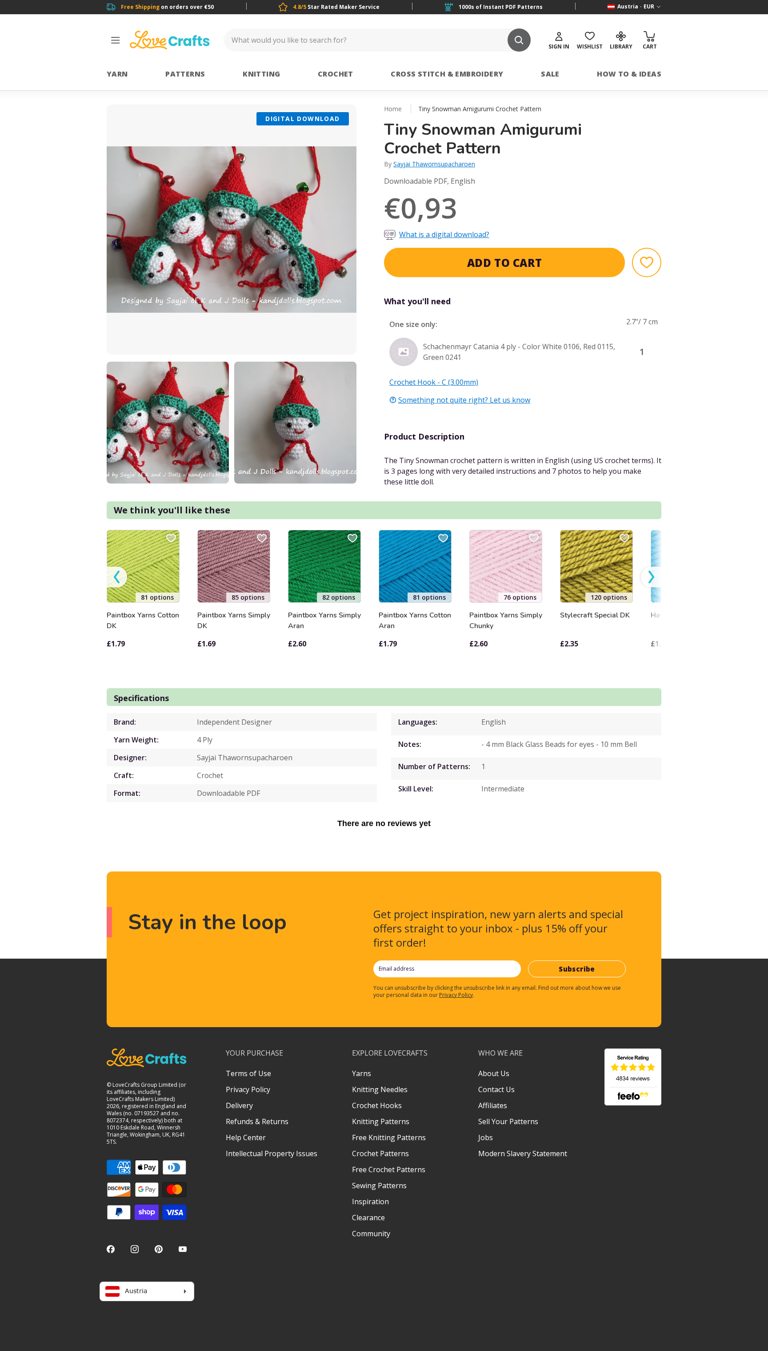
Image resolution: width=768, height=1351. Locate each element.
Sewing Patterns (379, 1185)
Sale (550, 74)
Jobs (485, 1137)
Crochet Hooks (377, 1105)
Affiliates (492, 1105)
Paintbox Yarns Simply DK (233, 620)
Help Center (246, 1137)
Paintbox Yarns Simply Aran (324, 620)
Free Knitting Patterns (389, 1137)
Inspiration (370, 1201)
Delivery (239, 1105)
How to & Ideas (629, 74)
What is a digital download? (444, 234)
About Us (493, 1073)
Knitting (261, 74)
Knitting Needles (380, 1089)
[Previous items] (117, 577)
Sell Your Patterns (508, 1121)
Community (371, 1233)
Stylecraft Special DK (595, 615)
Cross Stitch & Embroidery (447, 74)
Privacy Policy (456, 995)
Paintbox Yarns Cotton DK (143, 620)
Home (393, 109)
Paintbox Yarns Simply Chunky (505, 620)
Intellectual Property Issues (271, 1153)
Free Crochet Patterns (388, 1169)
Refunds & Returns (257, 1121)
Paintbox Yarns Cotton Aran (415, 620)
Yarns (361, 1073)
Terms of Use (248, 1073)
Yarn (117, 74)
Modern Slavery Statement (522, 1153)
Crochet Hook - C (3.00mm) (433, 382)
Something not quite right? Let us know (464, 400)
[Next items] (651, 577)
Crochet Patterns (380, 1153)
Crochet (335, 74)
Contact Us (496, 1089)
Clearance (368, 1217)
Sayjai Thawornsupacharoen (434, 164)
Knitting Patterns (380, 1121)
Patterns (185, 74)
